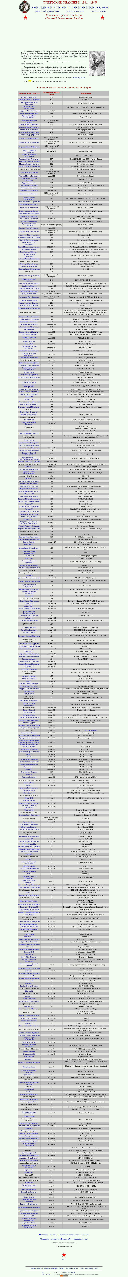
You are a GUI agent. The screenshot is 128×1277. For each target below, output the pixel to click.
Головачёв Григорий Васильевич (29, 1186)
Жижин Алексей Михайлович (29, 392)
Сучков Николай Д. (29, 844)
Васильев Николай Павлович (29, 1009)
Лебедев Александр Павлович (29, 211)
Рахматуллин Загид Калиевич (29, 402)
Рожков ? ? (29, 839)
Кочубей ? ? (29, 344)
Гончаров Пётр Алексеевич (29, 124)
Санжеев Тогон (29, 691)
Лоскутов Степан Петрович (29, 615)
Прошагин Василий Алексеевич (29, 454)
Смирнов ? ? (29, 757)
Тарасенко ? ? (29, 603)
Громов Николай (29, 710)
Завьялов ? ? (29, 1059)
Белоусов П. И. (29, 952)
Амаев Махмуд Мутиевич (29, 375)
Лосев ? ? (29, 874)
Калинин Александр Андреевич (29, 461)
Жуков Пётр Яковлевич (29, 957)
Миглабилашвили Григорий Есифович (29, 1083)
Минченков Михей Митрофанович (29, 552)
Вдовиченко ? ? (29, 767)
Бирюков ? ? (29, 479)
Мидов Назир (29, 694)
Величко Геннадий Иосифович (29, 166)
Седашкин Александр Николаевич (29, 585)
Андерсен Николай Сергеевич (29, 689)
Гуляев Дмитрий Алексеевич (29, 589)
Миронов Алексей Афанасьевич (29, 528)
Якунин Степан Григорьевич (29, 443)
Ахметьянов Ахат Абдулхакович (29, 107)
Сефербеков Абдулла (29, 659)
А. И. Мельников (90, 730)
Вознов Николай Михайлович (29, 548)
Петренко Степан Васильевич (29, 138)
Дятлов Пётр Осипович (29, 1192)
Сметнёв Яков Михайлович (29, 240)
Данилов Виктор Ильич (29, 300)
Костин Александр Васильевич (29, 735)
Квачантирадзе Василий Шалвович (29, 103)
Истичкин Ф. (29, 399)
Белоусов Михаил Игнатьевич (29, 176)
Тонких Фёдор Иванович (29, 759)
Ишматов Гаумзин (29, 866)
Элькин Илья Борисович (29, 324)
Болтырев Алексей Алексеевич (29, 725)
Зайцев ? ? (29, 892)
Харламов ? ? (29, 769)
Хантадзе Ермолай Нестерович (29, 921)
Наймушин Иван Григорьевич (29, 317)
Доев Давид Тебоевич (29, 293)
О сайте (81, 1268)
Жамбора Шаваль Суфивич (29, 565)
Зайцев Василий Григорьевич (29, 276)
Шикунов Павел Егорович (29, 901)
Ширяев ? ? (29, 991)
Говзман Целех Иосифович (29, 1123)
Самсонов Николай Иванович (29, 448)
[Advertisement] (64, 36)
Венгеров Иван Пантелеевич (29, 537)
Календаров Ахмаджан (29, 1131)
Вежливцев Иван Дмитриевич (29, 506)
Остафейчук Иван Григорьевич (29, 237)
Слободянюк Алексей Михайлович (29, 877)
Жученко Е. (29, 596)
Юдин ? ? (29, 681)
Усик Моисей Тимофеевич (29, 219)
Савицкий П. (29, 651)
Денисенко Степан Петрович (29, 389)
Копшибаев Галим (29, 1067)
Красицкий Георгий (29, 1189)
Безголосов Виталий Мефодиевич (29, 243)
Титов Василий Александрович (29, 213)
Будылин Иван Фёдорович (29, 851)
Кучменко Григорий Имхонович (29, 664)
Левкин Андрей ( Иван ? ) (29, 1102)
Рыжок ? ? (29, 981)
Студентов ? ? (29, 419)
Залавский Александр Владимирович (29, 1226)
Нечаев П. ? (29, 1128)
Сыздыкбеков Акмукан (29, 733)
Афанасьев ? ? (29, 1006)
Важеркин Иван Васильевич (29, 481)
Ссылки (95, 1268)
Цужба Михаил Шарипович (29, 601)
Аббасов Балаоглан (29, 676)
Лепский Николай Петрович (29, 445)
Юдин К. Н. (29, 798)
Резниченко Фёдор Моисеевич (29, 235)
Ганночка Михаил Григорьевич (29, 499)
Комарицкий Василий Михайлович (29, 347)
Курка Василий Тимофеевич (29, 363)
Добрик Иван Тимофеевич (29, 216)
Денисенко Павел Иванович (29, 909)
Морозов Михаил (29, 800)
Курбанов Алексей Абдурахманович (29, 472)
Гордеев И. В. (29, 1089)
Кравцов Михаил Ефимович (29, 738)
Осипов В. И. (29, 544)
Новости (39, 1268)
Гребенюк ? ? (29, 618)
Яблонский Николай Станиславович (29, 862)
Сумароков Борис (29, 822)
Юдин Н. (29, 774)
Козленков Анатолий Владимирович (29, 368)
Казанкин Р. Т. (29, 606)
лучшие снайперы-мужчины (47, 11)
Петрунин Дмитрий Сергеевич (29, 885)
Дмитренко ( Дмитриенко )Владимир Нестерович (29, 522)
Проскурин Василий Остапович (29, 646)
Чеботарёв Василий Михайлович (29, 1045)
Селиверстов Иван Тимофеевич (29, 581)
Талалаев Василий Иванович (29, 332)
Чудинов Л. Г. (29, 1172)
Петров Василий (29, 341)
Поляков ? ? (29, 854)
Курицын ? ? (29, 467)
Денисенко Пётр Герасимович (29, 1155)
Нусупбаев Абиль (29, 1223)
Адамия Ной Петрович (29, 221)
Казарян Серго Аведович (29, 824)
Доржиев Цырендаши (29, 249)
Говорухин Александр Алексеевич (29, 179)
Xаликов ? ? (29, 983)
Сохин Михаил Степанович (29, 259)
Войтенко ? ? (29, 666)
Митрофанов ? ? (29, 793)
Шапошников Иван (29, 871)
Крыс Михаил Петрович (29, 772)
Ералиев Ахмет (29, 783)
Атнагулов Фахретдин (29, 334)
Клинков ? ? (29, 1023)
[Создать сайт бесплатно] (64, 1276)
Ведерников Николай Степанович (29, 224)
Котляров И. (29, 954)
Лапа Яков (29, 575)
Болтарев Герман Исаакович (29, 841)
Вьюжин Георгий (29, 542)
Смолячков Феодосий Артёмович (29, 561)
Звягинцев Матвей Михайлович (29, 407)
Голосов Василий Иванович (29, 142)
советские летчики (98, 11)
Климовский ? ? (29, 519)
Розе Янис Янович (29, 627)
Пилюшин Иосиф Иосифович (29, 717)
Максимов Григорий (29, 1153)
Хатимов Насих (29, 914)
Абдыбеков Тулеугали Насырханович (29, 155)
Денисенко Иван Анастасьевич (29, 578)
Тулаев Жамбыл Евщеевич (29, 208)
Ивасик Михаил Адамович (29, 204)
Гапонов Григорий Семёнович (29, 526)
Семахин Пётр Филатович (29, 926)
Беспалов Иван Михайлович (29, 1026)
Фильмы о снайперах (50, 1268)
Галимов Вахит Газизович (29, 322)
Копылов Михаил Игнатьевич (29, 491)
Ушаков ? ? (29, 397)
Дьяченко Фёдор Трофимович (29, 135)
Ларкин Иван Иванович (29, 188)
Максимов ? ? (29, 494)
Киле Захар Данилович (29, 414)
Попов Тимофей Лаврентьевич (29, 887)
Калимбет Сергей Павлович (29, 511)
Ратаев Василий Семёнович (29, 351)
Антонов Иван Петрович (29, 172)
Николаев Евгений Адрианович (29, 202)
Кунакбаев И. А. (29, 1074)
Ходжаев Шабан (29, 1116)
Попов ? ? (29, 754)
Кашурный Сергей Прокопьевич (29, 1038)
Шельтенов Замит (29, 712)
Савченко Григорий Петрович (29, 469)
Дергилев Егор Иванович (29, 788)
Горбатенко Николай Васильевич (29, 423)
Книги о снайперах (65, 1268)
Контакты (88, 1268)
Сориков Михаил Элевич (29, 305)
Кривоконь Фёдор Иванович (29, 836)
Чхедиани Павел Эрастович (29, 514)
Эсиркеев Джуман (29, 746)
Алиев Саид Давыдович (29, 516)
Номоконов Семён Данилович (29, 161)
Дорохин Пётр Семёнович (29, 620)
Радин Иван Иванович (29, 1018)
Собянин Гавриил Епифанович (29, 1062)
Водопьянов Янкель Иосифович (29, 1126)
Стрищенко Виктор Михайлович (29, 1166)
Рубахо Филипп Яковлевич (29, 185)
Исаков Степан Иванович (29, 1133)
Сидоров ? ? (29, 971)
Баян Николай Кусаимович (29, 1099)
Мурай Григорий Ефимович (29, 450)
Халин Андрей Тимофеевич (29, 868)
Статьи (75, 1268)
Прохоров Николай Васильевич (29, 904)
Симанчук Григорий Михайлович (29, 280)
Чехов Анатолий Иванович (29, 252)
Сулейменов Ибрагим (29, 286)
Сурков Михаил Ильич (29, 97)
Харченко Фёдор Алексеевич (29, 159)
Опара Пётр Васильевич (29, 630)
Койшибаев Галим (29, 715)
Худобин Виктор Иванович (29, 986)
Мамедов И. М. (29, 976)
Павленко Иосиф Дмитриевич (29, 1138)
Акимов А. (29, 431)
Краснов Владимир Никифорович (29, 354)
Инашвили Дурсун (29, 723)
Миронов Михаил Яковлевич (29, 303)
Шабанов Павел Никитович (29, 319)
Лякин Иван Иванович (29, 1021)
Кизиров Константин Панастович (29, 1200)
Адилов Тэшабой (29, 632)
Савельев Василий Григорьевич (29, 539)
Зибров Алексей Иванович (29, 1094)
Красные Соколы (69, 1272)
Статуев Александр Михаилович (29, 960)
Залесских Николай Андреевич (29, 568)
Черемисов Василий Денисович (29, 849)
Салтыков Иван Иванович (29, 764)
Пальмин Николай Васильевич (29, 269)
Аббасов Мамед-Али (29, 382)
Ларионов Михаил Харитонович (29, 1144)
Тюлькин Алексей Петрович (29, 949)
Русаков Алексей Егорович (29, 749)
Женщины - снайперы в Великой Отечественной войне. (64, 1239)
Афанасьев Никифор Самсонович (29, 338)
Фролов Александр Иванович (29, 1016)
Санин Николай (29, 1197)
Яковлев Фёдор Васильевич (29, 683)
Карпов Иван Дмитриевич (29, 1160)
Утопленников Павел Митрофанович (29, 1219)
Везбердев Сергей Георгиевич (29, 815)
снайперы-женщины (75, 11)
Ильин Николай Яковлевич (29, 113)
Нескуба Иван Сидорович (29, 700)
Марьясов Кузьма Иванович (29, 365)
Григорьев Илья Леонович (29, 194)
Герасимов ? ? (29, 1216)
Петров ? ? (29, 859)
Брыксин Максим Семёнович (29, 228)
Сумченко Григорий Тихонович (29, 752)
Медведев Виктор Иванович (29, 164)
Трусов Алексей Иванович (29, 496)
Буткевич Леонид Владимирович (29, 198)
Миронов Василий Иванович (29, 656)
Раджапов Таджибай (29, 777)
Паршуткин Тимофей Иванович (29, 1035)
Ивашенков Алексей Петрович (29, 944)
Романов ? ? (29, 504)
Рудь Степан (29, 1182)
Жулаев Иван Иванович (29, 942)
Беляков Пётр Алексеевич (29, 484)
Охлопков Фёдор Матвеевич (29, 132)
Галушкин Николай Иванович (29, 147)
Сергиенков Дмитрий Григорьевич (29, 1071)
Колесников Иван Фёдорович (29, 1141)
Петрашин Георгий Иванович (29, 829)
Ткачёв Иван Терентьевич (29, 358)
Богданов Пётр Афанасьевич (29, 1001)
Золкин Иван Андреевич (29, 929)
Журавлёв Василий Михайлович (29, 1113)
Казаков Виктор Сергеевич (29, 404)
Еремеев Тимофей (29, 1051)
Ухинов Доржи (29, 372)
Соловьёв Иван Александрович (29, 1207)
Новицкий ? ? (29, 1056)
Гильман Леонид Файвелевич (29, 1136)
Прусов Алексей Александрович (29, 704)
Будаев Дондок (29, 934)
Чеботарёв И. (29, 810)
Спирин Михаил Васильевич (29, 762)
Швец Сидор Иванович (29, 827)
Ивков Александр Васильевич (29, 939)
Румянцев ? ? (29, 785)
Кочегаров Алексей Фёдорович (29, 636)
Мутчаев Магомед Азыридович (29, 846)
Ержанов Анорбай (29, 1054)
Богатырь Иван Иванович (29, 924)
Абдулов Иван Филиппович (29, 231)
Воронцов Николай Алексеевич (29, 968)
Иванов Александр (29, 1042)
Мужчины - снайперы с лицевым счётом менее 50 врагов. (64, 1235)
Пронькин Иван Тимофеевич (29, 1211)
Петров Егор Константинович (29, 283)
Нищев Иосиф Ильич (29, 678)
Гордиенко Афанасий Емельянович (29, 151)
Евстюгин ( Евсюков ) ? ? (29, 907)
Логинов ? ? (29, 509)
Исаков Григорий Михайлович (29, 608)
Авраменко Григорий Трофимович (29, 806)
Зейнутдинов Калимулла (29, 291)
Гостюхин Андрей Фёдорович (29, 433)
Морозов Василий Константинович (29, 612)
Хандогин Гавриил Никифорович (29, 386)
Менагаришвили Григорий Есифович (29, 965)
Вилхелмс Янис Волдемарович (29, 377)
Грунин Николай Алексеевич (29, 661)
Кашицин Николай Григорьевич (29, 255)
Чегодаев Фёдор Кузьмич (29, 264)
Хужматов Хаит (29, 440)
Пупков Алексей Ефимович (29, 327)
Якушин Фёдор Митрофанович (29, 912)
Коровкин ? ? (29, 1170)
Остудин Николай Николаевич (29, 501)
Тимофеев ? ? (29, 556)
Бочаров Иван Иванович (29, 266)
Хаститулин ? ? (29, 937)
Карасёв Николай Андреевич (29, 644)
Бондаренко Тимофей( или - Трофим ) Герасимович (29, 458)
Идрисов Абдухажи (29, 183)
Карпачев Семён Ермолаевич (29, 803)
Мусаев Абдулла (29, 790)
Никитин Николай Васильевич (29, 308)
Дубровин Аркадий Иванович (29, 973)
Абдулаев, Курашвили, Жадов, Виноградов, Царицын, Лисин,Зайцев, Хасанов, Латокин (29, 742)
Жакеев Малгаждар (29, 999)
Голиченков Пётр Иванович (29, 297)
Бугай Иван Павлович (29, 669)
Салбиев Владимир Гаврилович (29, 99)
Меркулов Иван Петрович (29, 489)
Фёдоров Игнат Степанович (29, 654)
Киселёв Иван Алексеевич (29, 686)
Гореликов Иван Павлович (29, 190)
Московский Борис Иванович (29, 1158)
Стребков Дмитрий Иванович (29, 288)
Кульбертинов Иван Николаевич (29, 117)
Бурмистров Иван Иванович (29, 895)
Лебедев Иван (29, 329)
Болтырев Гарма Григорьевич (29, 728)
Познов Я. (29, 1092)
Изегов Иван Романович (29, 394)
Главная (32, 1268)
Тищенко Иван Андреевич (29, 486)
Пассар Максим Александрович (29, 247)
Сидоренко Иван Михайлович (29, 111)
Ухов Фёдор (29, 558)
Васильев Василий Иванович (29, 720)
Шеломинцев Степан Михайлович (29, 592)
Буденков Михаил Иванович (29, 127)
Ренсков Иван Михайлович (29, 130)
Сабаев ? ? (29, 947)
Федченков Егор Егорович (29, 1204)
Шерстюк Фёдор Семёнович (29, 978)
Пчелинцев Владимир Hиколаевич (29, 121)
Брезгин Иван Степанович (29, 412)
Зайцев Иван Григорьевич (29, 1213)
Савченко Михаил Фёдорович (29, 1033)
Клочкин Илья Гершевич (29, 649)
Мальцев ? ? (29, 996)
